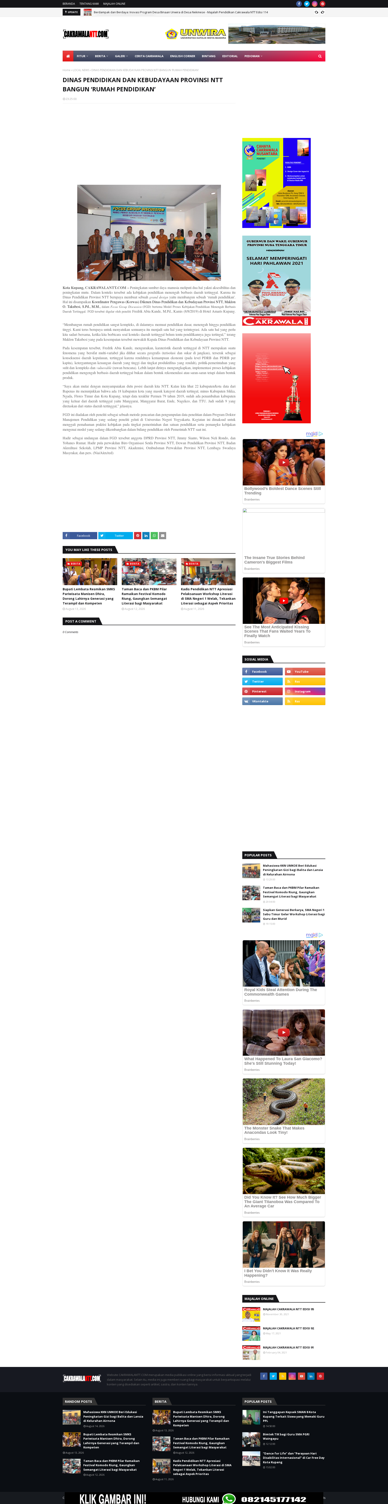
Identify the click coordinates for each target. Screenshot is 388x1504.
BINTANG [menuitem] (209, 56)
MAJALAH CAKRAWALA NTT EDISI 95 (288, 1309)
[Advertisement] (149, 139)
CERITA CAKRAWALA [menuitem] (149, 56)
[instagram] (314, 4)
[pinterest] (322, 4)
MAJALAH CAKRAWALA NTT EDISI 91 (288, 1347)
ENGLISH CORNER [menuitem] (182, 56)
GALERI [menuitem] (120, 56)
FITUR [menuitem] (81, 56)
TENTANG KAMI (89, 4)
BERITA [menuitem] (100, 56)
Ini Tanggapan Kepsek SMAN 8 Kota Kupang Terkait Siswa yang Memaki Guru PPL (293, 1416)
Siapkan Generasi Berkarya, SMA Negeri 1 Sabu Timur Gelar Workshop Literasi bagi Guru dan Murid (294, 914)
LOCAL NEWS (81, 70)
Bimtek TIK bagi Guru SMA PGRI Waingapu (286, 1436)
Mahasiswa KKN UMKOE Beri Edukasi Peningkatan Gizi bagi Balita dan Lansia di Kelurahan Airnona (293, 870)
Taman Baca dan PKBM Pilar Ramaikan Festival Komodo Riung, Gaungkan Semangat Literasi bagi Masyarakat (144, 596)
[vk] (262, 701)
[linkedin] (311, 1376)
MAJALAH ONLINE (114, 4)
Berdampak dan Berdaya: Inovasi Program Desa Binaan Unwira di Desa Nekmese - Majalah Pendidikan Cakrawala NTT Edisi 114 (181, 12)
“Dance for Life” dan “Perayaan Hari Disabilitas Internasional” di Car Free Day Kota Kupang (293, 1457)
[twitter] (307, 4)
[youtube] (305, 671)
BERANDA (69, 4)
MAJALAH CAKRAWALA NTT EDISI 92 (288, 1328)
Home (67, 70)
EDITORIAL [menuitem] (230, 56)
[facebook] (299, 4)
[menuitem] (68, 56)
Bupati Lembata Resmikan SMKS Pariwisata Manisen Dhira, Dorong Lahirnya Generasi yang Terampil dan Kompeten (89, 596)
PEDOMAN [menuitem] (252, 56)
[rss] (305, 681)
